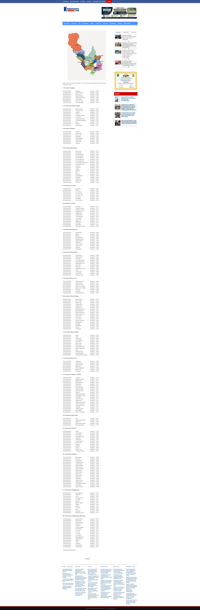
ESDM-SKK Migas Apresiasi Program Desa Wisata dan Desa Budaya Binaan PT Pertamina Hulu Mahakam (106, 588)
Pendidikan (113, 23)
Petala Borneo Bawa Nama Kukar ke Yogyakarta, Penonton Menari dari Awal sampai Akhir (80, 572)
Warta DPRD (127, 23)
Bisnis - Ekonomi (67, 566)
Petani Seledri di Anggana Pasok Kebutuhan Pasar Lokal (68, 580)
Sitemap (82, 1)
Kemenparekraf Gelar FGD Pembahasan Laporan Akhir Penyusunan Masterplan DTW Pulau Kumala (106, 595)
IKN (79, 23)
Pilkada (120, 23)
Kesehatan (85, 23)
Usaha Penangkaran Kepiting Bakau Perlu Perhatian (66, 587)
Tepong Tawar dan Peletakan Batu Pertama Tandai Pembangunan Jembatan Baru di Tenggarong (131, 596)
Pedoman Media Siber (99, 1)
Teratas (133, 32)
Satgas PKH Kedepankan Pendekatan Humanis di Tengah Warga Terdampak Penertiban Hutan (93, 578)
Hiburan (77, 566)
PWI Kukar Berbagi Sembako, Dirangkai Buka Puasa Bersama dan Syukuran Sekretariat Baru (93, 596)
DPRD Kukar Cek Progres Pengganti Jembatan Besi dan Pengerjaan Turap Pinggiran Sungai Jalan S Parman (131, 580)
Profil (109, 1)
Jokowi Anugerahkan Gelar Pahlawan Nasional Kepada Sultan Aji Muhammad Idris (129, 122)
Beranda (65, 1)
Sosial (90, 566)
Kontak (89, 1)
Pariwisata (104, 566)
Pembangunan (130, 566)
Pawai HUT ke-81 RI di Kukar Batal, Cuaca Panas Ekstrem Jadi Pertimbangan (128, 98)
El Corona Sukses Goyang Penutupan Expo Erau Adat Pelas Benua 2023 (80, 589)
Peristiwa (116, 566)
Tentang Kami (74, 1)
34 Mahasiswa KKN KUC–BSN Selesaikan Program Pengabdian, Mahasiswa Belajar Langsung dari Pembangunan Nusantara (128, 107)
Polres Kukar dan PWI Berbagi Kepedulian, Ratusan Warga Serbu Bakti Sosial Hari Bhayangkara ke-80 (92, 572)
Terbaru (118, 32)
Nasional (98, 23)
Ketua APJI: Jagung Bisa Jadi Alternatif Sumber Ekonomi (67, 570)
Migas (92, 23)
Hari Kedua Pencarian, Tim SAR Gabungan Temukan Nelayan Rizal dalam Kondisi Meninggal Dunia (118, 583)
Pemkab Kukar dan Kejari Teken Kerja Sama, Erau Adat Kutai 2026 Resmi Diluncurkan (128, 114)
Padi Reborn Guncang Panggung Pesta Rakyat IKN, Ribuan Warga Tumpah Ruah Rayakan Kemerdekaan (80, 584)
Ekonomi (74, 23)
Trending (126, 32)
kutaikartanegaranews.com (101, 608)
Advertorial (66, 23)
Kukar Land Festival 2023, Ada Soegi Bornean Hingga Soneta (80, 594)
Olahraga (105, 23)
